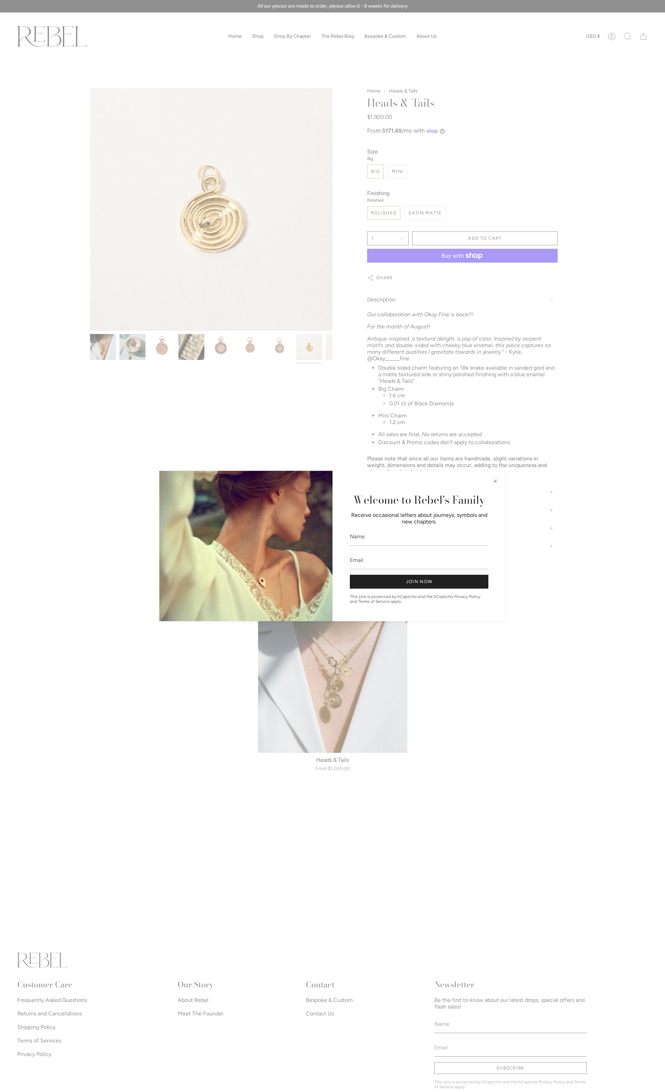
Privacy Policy (467, 596)
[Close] (495, 481)
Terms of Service (374, 601)
